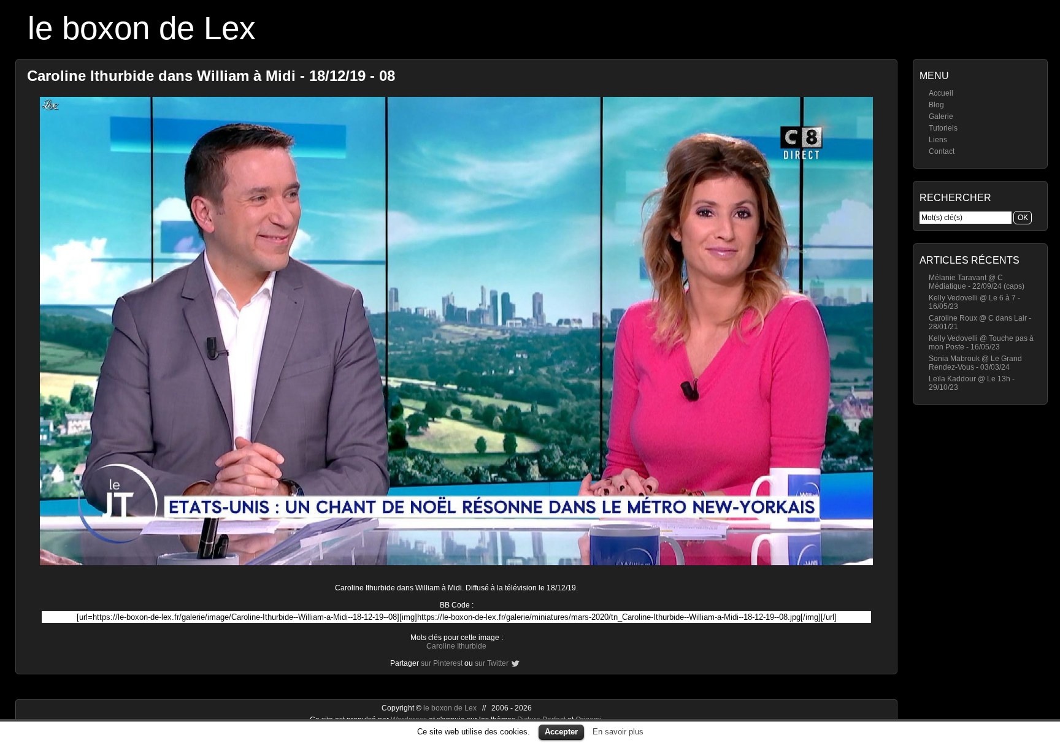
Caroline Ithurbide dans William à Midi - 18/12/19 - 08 (211, 75)
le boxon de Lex (142, 28)
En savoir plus (618, 731)
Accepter (561, 731)
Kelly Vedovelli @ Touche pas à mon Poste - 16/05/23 (981, 342)
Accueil (941, 93)
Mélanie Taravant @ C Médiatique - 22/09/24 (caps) (976, 282)
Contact (941, 151)
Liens (938, 139)
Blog (936, 105)
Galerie (941, 116)
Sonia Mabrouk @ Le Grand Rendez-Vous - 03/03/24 (975, 362)
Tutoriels (943, 128)
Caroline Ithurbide (456, 646)
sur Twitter (492, 663)
